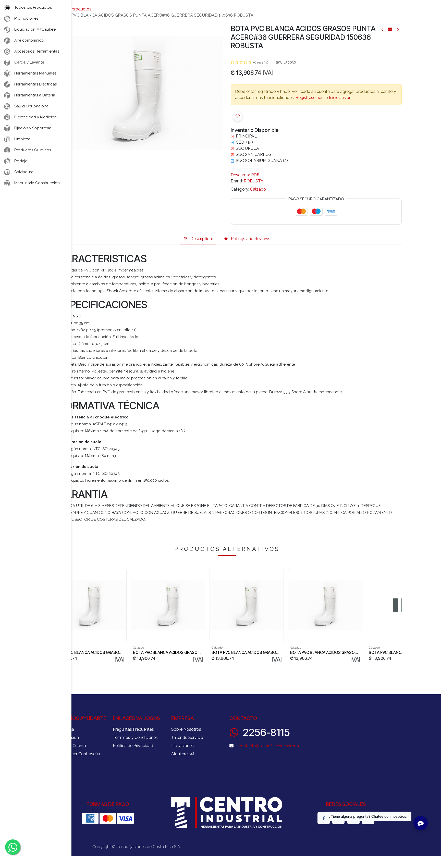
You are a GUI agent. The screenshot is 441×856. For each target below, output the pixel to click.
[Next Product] (397, 29)
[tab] (198, 238)
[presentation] (400, 616)
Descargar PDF (245, 174)
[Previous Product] (382, 29)
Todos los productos (71, 9)
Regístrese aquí (310, 97)
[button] (237, 116)
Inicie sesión (340, 97)
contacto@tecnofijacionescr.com (269, 745)
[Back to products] (390, 29)
